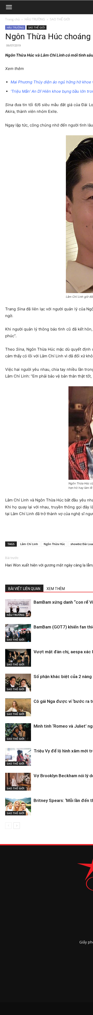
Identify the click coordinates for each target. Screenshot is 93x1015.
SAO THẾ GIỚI (60, 19)
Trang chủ (12, 19)
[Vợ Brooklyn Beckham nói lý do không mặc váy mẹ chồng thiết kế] (18, 782)
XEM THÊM (56, 589)
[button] (9, 7)
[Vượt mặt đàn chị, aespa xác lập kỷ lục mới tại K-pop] (18, 658)
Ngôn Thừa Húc (54, 544)
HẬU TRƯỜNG (35, 19)
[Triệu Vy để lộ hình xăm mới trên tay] (18, 757)
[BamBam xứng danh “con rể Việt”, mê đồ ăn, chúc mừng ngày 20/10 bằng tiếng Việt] (18, 608)
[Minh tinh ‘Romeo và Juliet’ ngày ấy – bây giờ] (18, 732)
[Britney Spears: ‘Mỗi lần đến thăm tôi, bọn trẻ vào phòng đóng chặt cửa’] (18, 806)
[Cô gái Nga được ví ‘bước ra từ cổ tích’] (18, 707)
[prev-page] (8, 825)
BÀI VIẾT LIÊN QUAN (24, 589)
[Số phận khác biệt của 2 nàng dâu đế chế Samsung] (18, 682)
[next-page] (16, 825)
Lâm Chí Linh (29, 544)
